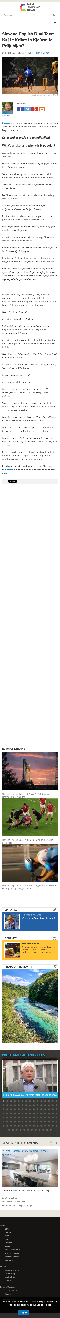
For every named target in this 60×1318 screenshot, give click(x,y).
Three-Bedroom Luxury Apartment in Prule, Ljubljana (27, 1190)
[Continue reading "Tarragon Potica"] (12, 950)
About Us (4, 1266)
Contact (7, 1280)
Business (8, 1235)
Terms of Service (7, 1287)
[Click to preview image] (30, 75)
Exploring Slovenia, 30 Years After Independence (30, 1095)
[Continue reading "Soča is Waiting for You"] (30, 1005)
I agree (23, 1312)
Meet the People (11, 1256)
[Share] (20, 109)
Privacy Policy (10, 1290)
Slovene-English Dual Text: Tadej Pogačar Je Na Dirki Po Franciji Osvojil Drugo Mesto (29, 887)
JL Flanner (9, 52)
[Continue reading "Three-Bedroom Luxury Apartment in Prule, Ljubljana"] (30, 1168)
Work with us (10, 1277)
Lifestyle (8, 1242)
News (6, 1228)
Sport (6, 1239)
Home (2, 1225)
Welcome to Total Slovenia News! (38, 918)
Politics (7, 1232)
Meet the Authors (12, 1270)
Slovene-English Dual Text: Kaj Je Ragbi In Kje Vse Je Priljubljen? (27, 841)
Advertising (9, 1273)
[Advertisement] (30, 615)
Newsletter (9, 1260)
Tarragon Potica (30, 943)
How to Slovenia (43, 52)
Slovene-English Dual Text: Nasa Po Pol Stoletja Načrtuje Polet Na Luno (25, 795)
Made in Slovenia (12, 1249)
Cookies (7, 1294)
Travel (7, 1246)
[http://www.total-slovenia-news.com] (30, 7)
